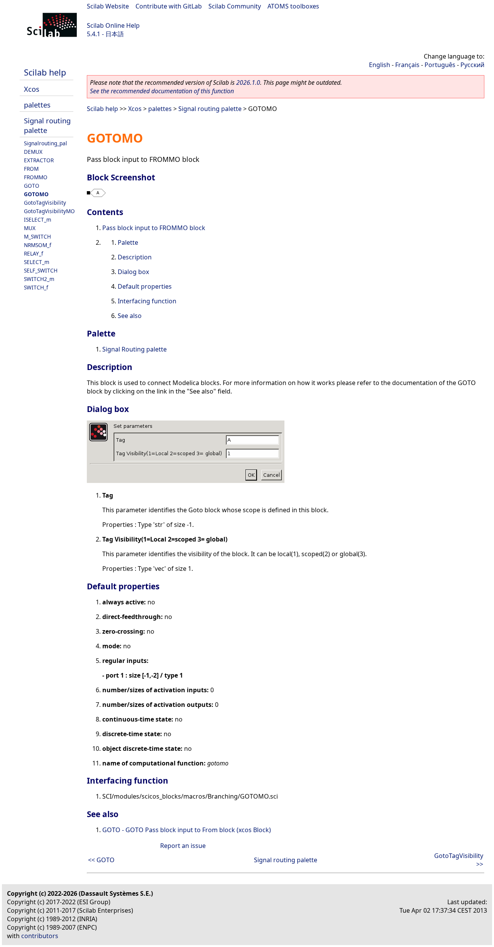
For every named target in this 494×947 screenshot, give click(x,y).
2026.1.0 (248, 82)
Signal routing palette (210, 108)
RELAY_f (33, 253)
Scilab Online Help (113, 25)
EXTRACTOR (39, 160)
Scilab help (45, 72)
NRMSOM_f (37, 245)
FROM (31, 168)
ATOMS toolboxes (293, 6)
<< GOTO (101, 860)
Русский (472, 65)
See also (130, 315)
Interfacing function (147, 301)
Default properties (145, 286)
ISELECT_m (37, 219)
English (379, 65)
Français (407, 65)
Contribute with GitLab (168, 6)
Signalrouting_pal (45, 143)
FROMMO (35, 177)
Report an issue (183, 845)
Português (440, 65)
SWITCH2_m (39, 279)
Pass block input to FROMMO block (153, 228)
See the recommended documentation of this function (162, 91)
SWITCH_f (36, 287)
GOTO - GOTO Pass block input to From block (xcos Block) (186, 830)
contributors (39, 936)
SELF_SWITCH (41, 270)
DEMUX (33, 151)
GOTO (31, 185)
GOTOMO (36, 194)
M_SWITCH (37, 236)
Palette (128, 242)
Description (135, 257)
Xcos (31, 89)
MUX (30, 228)
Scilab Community (234, 6)
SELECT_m (36, 262)
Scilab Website (108, 6)
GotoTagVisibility (45, 202)
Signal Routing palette (134, 349)
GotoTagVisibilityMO (49, 211)
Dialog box (133, 271)
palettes (37, 104)
